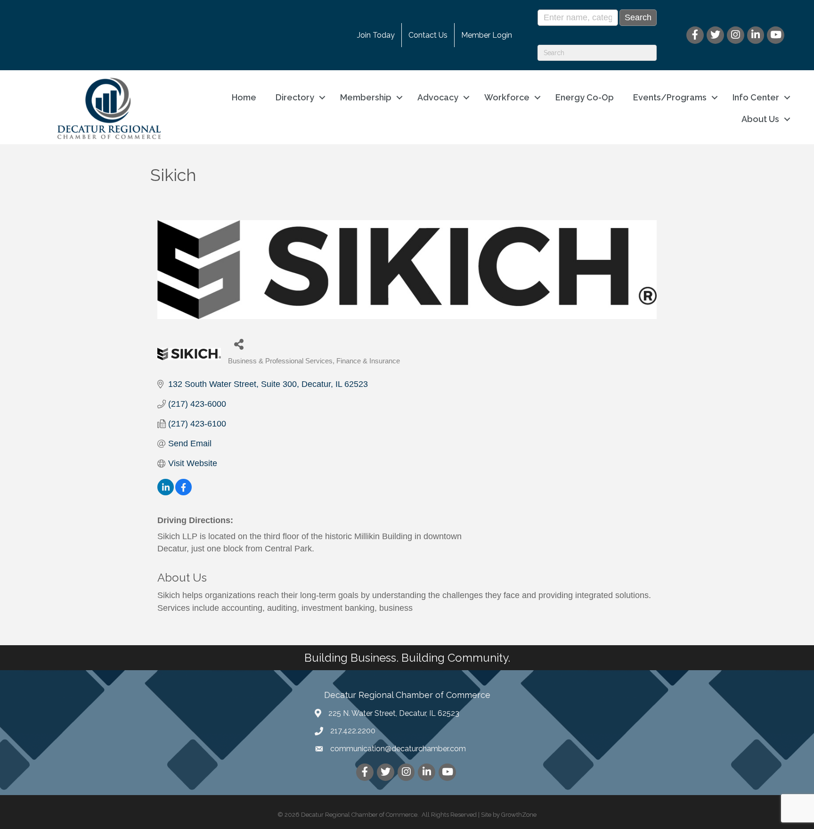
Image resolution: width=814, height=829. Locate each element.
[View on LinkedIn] (165, 492)
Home (244, 97)
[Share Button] (238, 343)
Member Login (486, 35)
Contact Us (428, 35)
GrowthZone (519, 814)
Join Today (376, 35)
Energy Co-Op (584, 97)
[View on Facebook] (183, 492)
